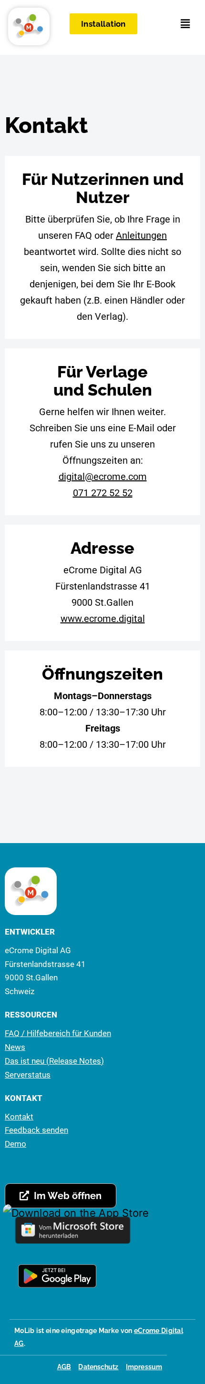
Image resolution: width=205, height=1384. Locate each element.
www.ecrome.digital (103, 618)
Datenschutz (98, 1367)
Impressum (144, 1367)
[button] (185, 23)
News (15, 1047)
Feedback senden (36, 1130)
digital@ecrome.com (103, 476)
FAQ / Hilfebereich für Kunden (58, 1033)
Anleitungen (141, 235)
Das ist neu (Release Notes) (54, 1061)
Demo (15, 1144)
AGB (64, 1367)
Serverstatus (28, 1074)
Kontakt (19, 1116)
